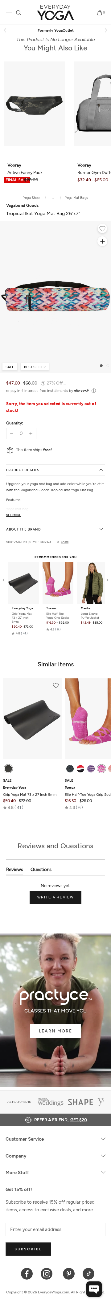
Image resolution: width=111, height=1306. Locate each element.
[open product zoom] (102, 241)
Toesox (51, 608)
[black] (8, 768)
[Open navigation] (9, 12)
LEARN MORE (55, 1031)
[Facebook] (27, 1273)
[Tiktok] (88, 1273)
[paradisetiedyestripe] (101, 768)
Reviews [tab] (14, 870)
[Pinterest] (69, 1273)
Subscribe (28, 1249)
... (53, 198)
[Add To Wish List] (102, 229)
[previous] (5, 30)
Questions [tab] (41, 870)
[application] (94, 1289)
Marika (85, 608)
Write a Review (59, 899)
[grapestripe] (91, 768)
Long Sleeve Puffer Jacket (90, 616)
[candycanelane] (80, 768)
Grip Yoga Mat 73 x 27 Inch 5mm (22, 618)
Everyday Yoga (22, 608)
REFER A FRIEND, (60, 1120)
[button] (20, 633)
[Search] (18, 13)
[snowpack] (70, 768)
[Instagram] (47, 1273)
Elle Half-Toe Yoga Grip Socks (57, 616)
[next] (105, 30)
